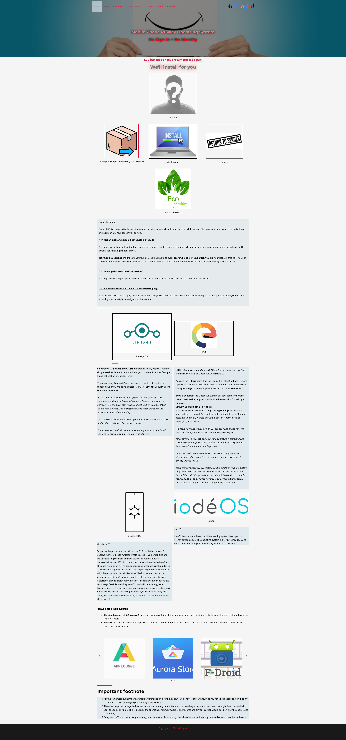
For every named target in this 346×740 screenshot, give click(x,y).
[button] (99, 656)
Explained (118, 6)
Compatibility (134, 6)
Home (97, 6)
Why (106, 6)
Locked (149, 6)
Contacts (171, 6)
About (160, 6)
